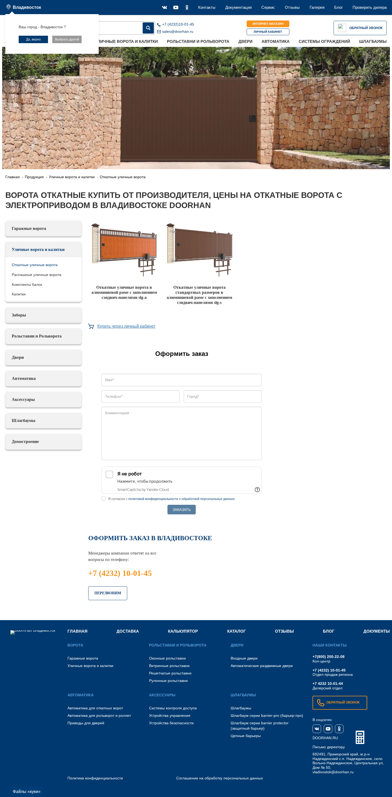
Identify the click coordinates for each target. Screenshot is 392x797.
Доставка (128, 631)
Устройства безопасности (171, 723)
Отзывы (292, 7)
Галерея (317, 7)
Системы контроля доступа (173, 708)
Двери (245, 41)
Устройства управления (169, 715)
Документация (238, 7)
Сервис (268, 7)
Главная (77, 631)
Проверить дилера (370, 7)
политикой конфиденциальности (153, 499)
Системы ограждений (324, 41)
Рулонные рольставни (168, 680)
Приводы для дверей (85, 723)
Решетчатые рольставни (170, 673)
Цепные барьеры (246, 736)
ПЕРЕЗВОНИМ (107, 593)
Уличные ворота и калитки (126, 41)
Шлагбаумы (373, 41)
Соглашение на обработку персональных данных (219, 778)
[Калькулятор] (360, 737)
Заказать (182, 509)
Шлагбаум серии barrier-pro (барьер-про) (267, 715)
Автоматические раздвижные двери (262, 666)
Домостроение (25, 441)
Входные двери (244, 658)
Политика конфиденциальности (95, 778)
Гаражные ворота (29, 228)
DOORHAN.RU (325, 738)
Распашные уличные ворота (36, 275)
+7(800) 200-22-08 (329, 656)
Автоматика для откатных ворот (95, 708)
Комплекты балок (27, 284)
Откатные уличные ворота (35, 265)
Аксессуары (23, 399)
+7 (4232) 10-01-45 (120, 573)
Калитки (19, 294)
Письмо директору (329, 747)
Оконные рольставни (167, 658)
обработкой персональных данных (208, 499)
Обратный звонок (365, 28)
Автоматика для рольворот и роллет (99, 715)
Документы (376, 631)
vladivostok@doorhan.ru (333, 772)
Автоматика (276, 41)
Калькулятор (183, 631)
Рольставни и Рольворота (198, 41)
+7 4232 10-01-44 (328, 683)
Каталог (236, 631)
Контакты (206, 7)
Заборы (19, 315)
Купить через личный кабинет (126, 326)
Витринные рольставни (169, 666)
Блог (338, 7)
